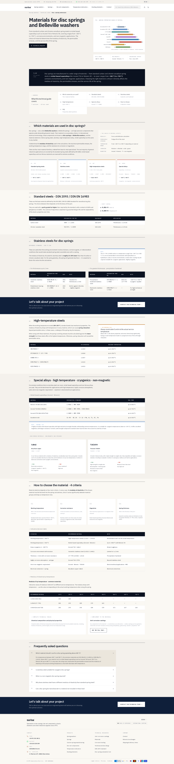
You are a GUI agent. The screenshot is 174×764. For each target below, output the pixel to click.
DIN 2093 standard (100, 749)
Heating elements (97, 7)
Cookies (109, 761)
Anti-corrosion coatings (102, 736)
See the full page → (98, 630)
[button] (127, 7)
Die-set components (63, 7)
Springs (50, 7)
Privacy (103, 761)
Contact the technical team (131, 304)
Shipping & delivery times (130, 742)
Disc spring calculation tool (103, 752)
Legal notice (95, 761)
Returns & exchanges (129, 739)
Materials (97, 739)
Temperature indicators (80, 7)
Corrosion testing (100, 742)
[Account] (144, 7)
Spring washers (39, 7)
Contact (109, 7)
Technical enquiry (39, 45)
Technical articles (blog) (102, 745)
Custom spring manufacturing (75, 742)
